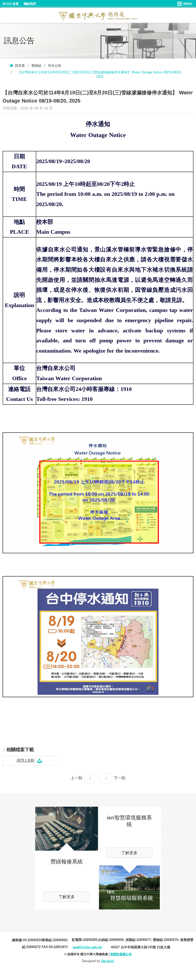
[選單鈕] (185, 4)
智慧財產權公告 (121, 954)
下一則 (119, 778)
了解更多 (66, 897)
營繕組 (36, 65)
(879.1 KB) (25, 760)
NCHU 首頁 (11, 4)
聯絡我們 (30, 4)
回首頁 (20, 65)
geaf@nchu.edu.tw (87, 947)
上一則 (76, 778)
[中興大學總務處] (98, 16)
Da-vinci (107, 961)
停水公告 (54, 65)
